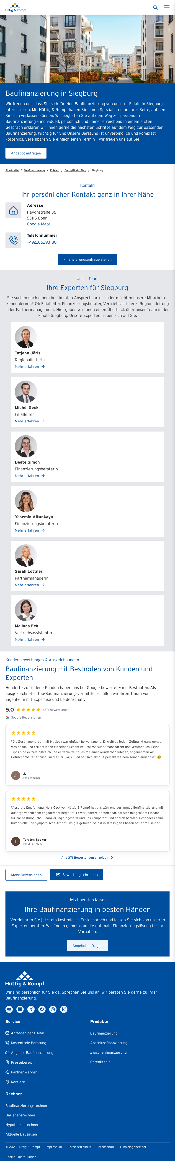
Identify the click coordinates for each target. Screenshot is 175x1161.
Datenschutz (105, 1147)
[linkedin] (20, 1009)
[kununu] (63, 1009)
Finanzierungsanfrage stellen (88, 259)
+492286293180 (42, 242)
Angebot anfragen (26, 153)
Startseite (12, 170)
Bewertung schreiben (80, 875)
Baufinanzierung (34, 170)
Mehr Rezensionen (26, 875)
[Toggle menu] (166, 7)
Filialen (54, 170)
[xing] (31, 1009)
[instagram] (53, 1009)
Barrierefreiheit (79, 1147)
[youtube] (9, 1009)
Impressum (54, 1147)
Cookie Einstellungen (20, 1157)
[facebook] (42, 1009)
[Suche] (155, 7)
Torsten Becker (34, 839)
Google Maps (39, 224)
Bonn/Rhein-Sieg (75, 170)
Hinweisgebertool (133, 1147)
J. (24, 773)
